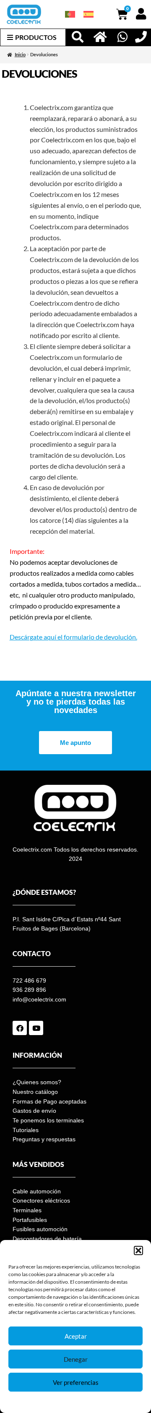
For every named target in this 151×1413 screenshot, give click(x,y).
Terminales (27, 1210)
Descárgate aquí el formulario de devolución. (73, 637)
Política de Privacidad (96, 1402)
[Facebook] (20, 1028)
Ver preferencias (76, 1382)
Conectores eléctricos (41, 1200)
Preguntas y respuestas (44, 1139)
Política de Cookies (47, 1402)
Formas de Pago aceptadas (49, 1101)
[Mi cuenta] (141, 14)
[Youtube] (36, 1028)
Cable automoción (37, 1191)
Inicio (20, 54)
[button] (138, 1250)
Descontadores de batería (47, 1238)
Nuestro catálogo (35, 1091)
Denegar (76, 1359)
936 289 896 (29, 989)
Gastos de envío (34, 1110)
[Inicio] (100, 37)
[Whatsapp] (122, 37)
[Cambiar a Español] (88, 14)
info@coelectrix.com (39, 999)
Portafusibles (30, 1219)
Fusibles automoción (40, 1229)
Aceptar (76, 1336)
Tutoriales (26, 1130)
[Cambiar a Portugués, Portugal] (70, 14)
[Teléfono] (141, 37)
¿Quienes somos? (37, 1082)
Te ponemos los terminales (48, 1120)
